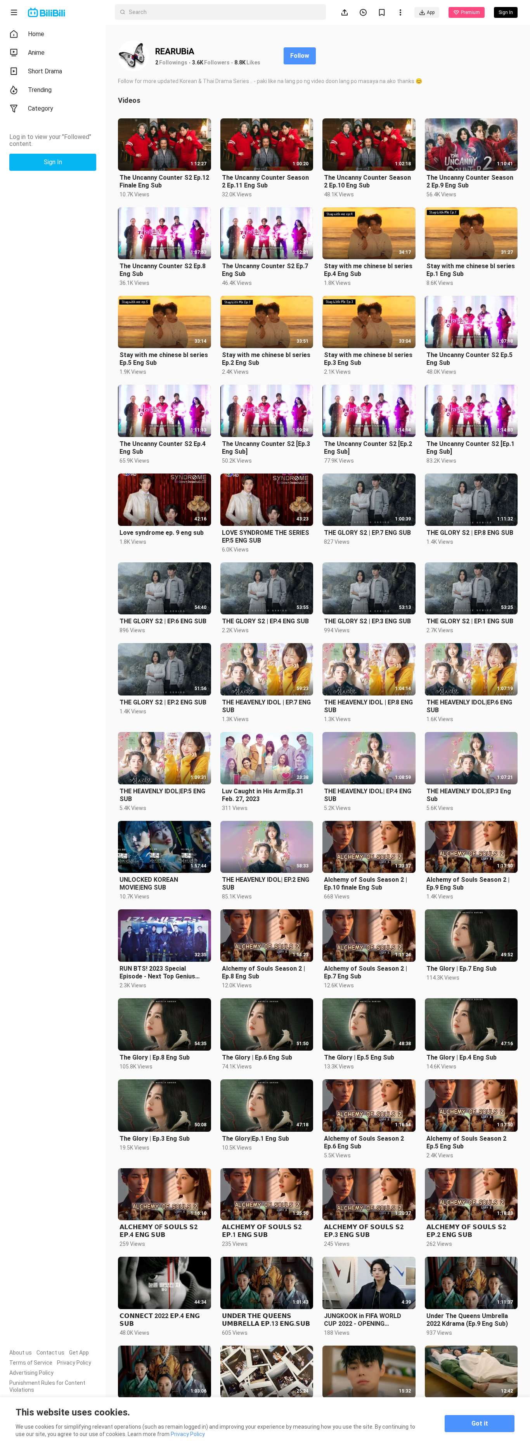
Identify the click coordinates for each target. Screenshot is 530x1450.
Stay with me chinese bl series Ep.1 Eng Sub (470, 270)
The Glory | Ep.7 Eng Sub (461, 968)
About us (20, 1352)
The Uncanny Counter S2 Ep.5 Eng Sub (469, 358)
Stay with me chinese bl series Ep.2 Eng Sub (266, 358)
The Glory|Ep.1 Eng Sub (255, 1138)
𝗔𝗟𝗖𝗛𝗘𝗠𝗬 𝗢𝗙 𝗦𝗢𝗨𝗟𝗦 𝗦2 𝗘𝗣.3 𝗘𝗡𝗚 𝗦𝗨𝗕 (364, 1230)
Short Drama (45, 71)
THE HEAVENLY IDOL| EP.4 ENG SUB (367, 795)
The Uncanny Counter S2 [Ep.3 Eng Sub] (266, 447)
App (431, 12)
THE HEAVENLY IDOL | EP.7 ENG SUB (266, 706)
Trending (40, 90)
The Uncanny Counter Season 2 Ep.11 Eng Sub (265, 181)
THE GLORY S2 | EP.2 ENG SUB (163, 702)
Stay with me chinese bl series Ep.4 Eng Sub (368, 270)
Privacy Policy (74, 1363)
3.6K (197, 62)
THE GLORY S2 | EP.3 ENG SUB (367, 621)
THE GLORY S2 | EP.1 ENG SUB (469, 621)
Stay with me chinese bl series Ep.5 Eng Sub (164, 358)
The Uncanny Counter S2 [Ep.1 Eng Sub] (470, 447)
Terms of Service (30, 1363)
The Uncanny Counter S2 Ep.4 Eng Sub (163, 447)
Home (36, 34)
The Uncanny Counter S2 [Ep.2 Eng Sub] (368, 447)
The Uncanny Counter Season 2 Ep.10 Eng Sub (367, 181)
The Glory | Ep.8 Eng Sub (155, 1057)
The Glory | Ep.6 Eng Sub (257, 1057)
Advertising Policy (31, 1373)
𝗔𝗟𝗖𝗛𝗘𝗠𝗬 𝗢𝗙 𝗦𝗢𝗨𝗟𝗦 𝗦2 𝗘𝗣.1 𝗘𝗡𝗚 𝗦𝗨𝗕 (261, 1230)
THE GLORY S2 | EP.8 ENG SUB (469, 532)
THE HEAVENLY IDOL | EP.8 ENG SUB (368, 706)
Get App (79, 1352)
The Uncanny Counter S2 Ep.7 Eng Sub (265, 270)
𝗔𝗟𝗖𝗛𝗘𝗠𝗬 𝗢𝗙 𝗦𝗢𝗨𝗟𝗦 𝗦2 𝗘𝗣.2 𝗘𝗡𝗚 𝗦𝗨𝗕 (466, 1230)
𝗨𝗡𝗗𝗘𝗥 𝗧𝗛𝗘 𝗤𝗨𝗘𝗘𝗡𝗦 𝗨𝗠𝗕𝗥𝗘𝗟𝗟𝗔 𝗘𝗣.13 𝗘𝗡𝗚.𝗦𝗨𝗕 (266, 1319)
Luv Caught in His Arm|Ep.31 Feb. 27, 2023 (262, 795)
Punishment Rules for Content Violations (47, 1386)
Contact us (50, 1352)
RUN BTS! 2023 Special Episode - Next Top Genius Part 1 (157, 972)
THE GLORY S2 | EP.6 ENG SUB (163, 621)
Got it (479, 1423)
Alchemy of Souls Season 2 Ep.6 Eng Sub (364, 1142)
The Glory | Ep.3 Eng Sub (155, 1138)
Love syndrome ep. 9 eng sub (162, 532)
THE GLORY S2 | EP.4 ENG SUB (265, 621)
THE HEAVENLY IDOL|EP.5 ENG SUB (162, 795)
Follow (299, 55)
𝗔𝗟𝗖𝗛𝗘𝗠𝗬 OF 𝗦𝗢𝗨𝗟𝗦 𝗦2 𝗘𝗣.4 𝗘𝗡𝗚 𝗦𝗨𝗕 (158, 1230)
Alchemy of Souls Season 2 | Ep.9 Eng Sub (467, 883)
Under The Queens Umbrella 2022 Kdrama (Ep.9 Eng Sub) (467, 1319)
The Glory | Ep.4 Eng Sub (461, 1057)
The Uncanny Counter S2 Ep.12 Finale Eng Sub (164, 181)
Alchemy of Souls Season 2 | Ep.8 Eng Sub (263, 972)
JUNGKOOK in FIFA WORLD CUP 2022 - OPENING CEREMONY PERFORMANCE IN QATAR (368, 1320)
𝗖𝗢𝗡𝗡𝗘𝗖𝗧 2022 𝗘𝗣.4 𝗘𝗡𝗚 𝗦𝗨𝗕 (160, 1319)
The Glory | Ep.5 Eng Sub (359, 1057)
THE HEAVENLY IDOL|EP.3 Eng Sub (468, 795)
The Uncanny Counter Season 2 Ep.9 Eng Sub (469, 181)
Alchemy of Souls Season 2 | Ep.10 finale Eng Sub (365, 883)
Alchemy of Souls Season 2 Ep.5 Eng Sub (466, 1142)
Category (40, 108)
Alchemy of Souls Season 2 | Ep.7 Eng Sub (365, 972)
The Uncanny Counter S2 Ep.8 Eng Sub (163, 270)
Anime (36, 52)
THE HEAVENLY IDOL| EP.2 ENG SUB (265, 883)
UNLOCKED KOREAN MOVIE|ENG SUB (149, 883)
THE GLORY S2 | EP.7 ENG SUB (367, 532)
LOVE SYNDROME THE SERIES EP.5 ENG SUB (265, 536)
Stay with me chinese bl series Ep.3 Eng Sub (368, 358)
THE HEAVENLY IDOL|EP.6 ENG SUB (469, 706)
